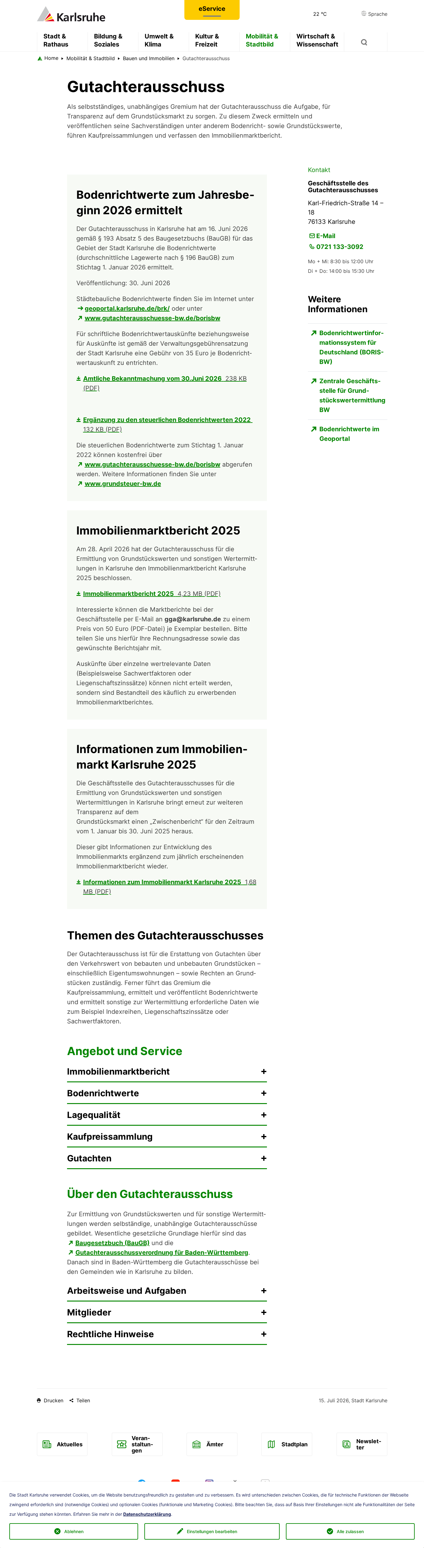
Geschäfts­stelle (99, 619)
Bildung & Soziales (108, 40)
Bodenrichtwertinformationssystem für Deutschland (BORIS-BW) (351, 347)
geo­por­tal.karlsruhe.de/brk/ (127, 308)
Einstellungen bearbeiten (212, 1531)
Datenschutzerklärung (147, 1514)
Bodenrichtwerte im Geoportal (349, 433)
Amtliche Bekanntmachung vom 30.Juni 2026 (165, 383)
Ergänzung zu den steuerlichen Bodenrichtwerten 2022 (167, 424)
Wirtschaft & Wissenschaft (317, 40)
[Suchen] (365, 42)
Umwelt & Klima (159, 40)
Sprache (377, 14)
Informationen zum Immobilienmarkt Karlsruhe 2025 (169, 886)
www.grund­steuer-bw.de (123, 483)
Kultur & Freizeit (207, 40)
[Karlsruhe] (71, 13)
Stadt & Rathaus (55, 40)
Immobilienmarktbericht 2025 (152, 593)
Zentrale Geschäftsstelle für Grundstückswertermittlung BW (352, 395)
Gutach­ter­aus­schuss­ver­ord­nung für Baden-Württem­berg (161, 1252)
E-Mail (325, 236)
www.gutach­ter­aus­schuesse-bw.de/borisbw (152, 318)
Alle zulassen (350, 1531)
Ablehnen (73, 1531)
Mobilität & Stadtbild (262, 40)
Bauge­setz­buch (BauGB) (112, 1243)
